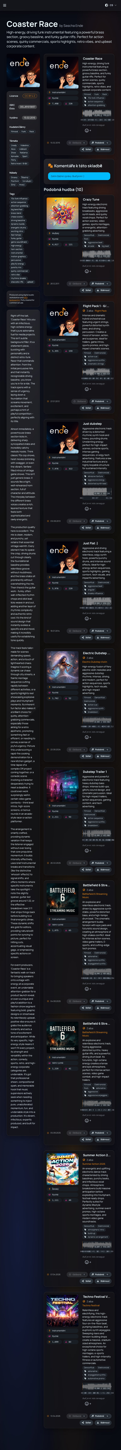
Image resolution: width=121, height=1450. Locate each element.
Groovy (14, 177)
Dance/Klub (89, 235)
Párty (13, 160)
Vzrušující (27, 181)
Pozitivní (15, 181)
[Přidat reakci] (88, 130)
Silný (13, 185)
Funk (24, 131)
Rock (31, 131)
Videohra (24, 145)
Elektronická (103, 235)
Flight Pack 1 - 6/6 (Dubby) (102, 305)
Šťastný (24, 177)
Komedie (15, 156)
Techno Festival (91, 1305)
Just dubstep (92, 423)
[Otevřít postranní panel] (4, 5)
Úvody (14, 145)
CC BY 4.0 (30, 96)
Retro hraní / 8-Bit (19, 164)
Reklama (24, 153)
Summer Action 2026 (93, 1164)
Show (13, 153)
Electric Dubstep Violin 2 (100, 652)
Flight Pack (101, 311)
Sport (24, 156)
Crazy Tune (91, 199)
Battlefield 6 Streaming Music (94, 895)
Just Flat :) (90, 543)
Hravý (22, 185)
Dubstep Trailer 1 (95, 771)
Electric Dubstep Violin (94, 662)
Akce (13, 149)
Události (23, 149)
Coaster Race (92, 58)
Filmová (14, 131)
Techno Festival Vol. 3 (98, 1296)
